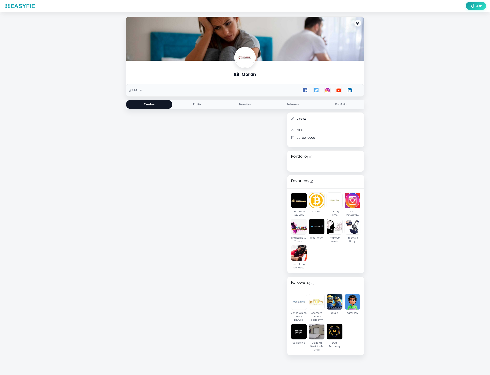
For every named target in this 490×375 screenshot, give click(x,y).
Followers (293, 104)
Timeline (149, 104)
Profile (197, 104)
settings (357, 23)
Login (476, 6)
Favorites (245, 104)
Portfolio (340, 104)
